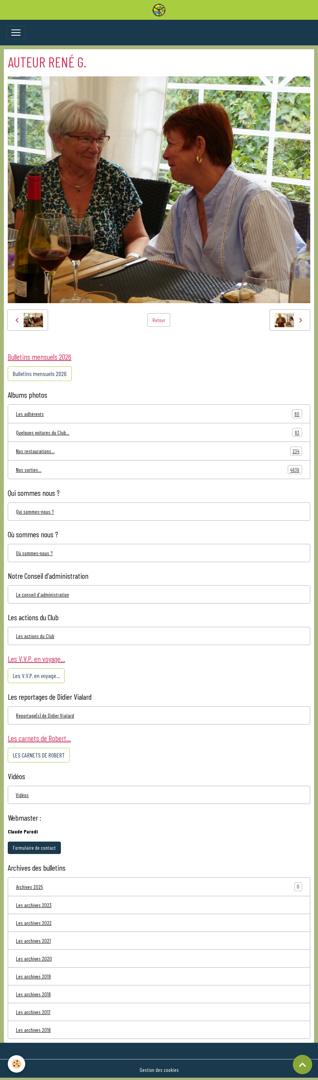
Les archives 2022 (34, 923)
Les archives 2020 (34, 958)
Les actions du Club (35, 636)
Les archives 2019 (33, 976)
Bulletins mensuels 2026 (40, 373)
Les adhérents (157, 414)
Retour (158, 320)
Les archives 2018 (33, 994)
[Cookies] (16, 1064)
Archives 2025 (29, 886)
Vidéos (22, 795)
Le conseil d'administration (42, 594)
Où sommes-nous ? (34, 553)
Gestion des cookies (159, 1069)
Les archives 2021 (33, 940)
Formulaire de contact (34, 847)
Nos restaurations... (157, 451)
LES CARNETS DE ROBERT (39, 755)
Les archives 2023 (34, 905)
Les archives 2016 (33, 1030)
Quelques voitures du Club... (157, 432)
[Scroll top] (302, 1064)
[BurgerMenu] (16, 32)
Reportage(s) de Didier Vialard (45, 715)
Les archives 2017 (33, 1012)
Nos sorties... (157, 469)
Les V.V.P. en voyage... (36, 675)
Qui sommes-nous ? (35, 511)
